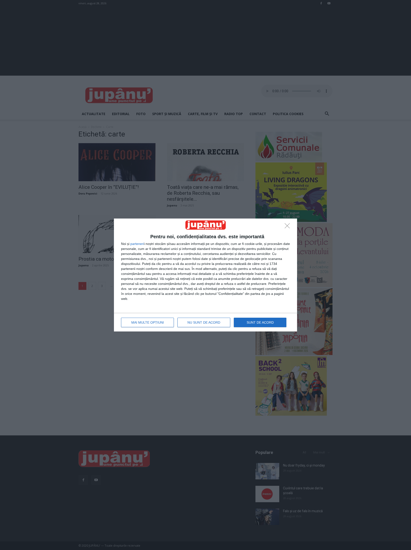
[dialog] (205, 275)
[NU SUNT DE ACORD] (288, 227)
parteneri (137, 243)
